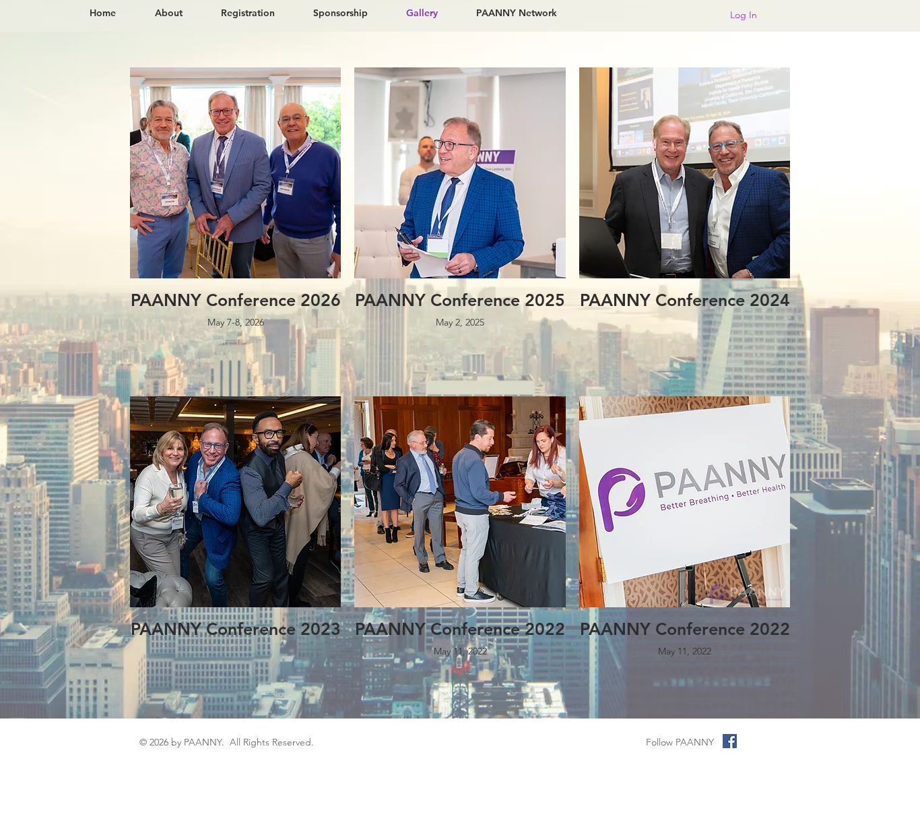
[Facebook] (730, 741)
